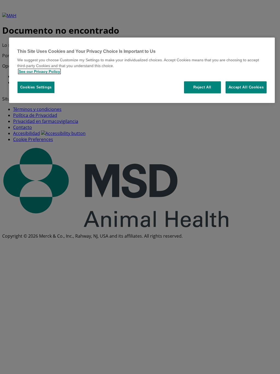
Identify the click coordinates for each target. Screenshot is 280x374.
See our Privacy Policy (39, 71)
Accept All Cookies (246, 87)
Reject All (202, 87)
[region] (142, 70)
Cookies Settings (36, 87)
